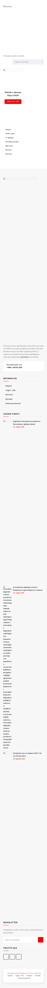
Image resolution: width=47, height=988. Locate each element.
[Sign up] (40, 940)
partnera (25, 357)
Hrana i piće (10, 134)
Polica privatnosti (13, 403)
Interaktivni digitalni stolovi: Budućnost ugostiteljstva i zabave (28, 588)
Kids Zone (9, 146)
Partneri (8, 154)
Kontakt (9, 399)
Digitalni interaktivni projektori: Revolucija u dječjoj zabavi (26, 422)
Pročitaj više (13, 102)
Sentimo (23, 973)
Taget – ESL (10, 390)
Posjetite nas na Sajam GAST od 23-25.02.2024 (27, 754)
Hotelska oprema (12, 142)
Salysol (8, 129)
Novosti (8, 150)
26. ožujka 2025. (18, 427)
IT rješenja (9, 138)
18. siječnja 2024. (19, 759)
